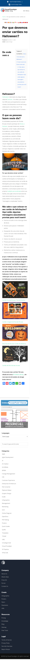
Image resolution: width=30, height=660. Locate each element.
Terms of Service (7, 640)
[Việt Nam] (23, 22)
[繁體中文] (27, 22)
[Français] (12, 22)
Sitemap (4, 627)
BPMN (4, 470)
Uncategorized (6, 543)
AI (2, 460)
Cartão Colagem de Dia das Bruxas (12, 322)
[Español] (8, 22)
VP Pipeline (5, 549)
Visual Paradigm (7, 546)
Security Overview (7, 646)
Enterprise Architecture (9, 483)
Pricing (4, 618)
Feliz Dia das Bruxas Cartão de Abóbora (14, 344)
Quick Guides (6, 526)
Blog (3, 624)
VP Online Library (18, 374)
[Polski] (18, 22)
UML (3, 539)
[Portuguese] (20, 22)
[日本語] (17, 22)
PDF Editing (5, 520)
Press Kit (4, 580)
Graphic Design (8, 42)
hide (24, 54)
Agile (3, 454)
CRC (3, 477)
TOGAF (4, 536)
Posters (4, 523)
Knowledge (5, 621)
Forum (3, 583)
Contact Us (5, 586)
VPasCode (5, 553)
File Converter (6, 487)
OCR (3, 510)
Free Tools (5, 630)
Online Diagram (6, 513)
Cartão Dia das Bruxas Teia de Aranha (13, 300)
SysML (4, 530)
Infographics (6, 500)
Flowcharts (5, 605)
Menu (27, 11)
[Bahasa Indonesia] (15, 22)
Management (6, 503)
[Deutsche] (5, 22)
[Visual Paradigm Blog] (9, 11)
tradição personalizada (14, 191)
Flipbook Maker (6, 490)
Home (4, 16)
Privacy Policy (6, 643)
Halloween (5, 97)
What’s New (5, 577)
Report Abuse (6, 649)
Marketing (5, 507)
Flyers (3, 602)
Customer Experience (8, 480)
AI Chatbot (5, 464)
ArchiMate (5, 467)
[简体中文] (25, 22)
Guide (3, 497)
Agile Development (7, 457)
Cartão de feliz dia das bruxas (11, 365)
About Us (4, 574)
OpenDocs (5, 516)
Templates (5, 533)
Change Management (8, 474)
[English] (7, 22)
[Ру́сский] (22, 22)
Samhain (9, 99)
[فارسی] (10, 22)
